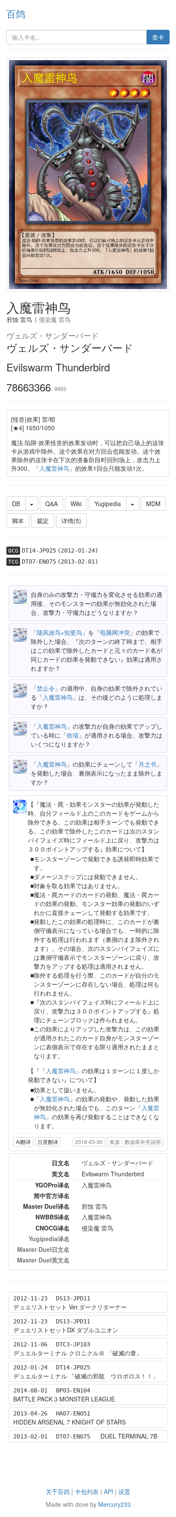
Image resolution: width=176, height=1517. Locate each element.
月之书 (147, 764)
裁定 (43, 520)
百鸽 (15, 13)
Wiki (76, 503)
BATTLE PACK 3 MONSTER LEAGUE (64, 1399)
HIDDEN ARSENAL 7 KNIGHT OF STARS (69, 1422)
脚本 (18, 520)
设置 (124, 1491)
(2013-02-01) (77, 561)
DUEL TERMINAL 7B (128, 1436)
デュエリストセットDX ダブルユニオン (65, 1330)
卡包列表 (87, 1491)
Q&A (51, 503)
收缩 (73, 735)
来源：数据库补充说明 (135, 1141)
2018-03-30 (89, 1141)
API (108, 1491)
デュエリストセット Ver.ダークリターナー (70, 1307)
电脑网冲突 (115, 632)
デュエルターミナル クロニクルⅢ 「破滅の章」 (77, 1353)
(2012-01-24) (77, 550)
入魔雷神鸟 (54, 468)
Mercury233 (114, 1504)
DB (16, 503)
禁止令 (46, 688)
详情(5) (71, 520)
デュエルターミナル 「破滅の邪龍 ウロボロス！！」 (85, 1376)
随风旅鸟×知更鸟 (59, 632)
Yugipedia (107, 503)
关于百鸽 (58, 1491)
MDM (153, 503)
